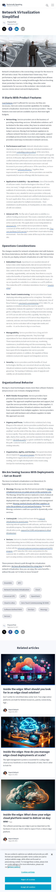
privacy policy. (14, 867)
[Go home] (12, 5)
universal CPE (11, 225)
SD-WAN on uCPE (19, 440)
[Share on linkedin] (17, 29)
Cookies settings (28, 872)
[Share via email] (23, 29)
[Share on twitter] (4, 29)
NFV (19, 583)
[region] (28, 871)
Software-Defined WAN (13, 609)
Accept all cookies (28, 887)
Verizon (7, 616)
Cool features (7, 103)
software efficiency (25, 169)
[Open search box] (47, 5)
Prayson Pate (11, 22)
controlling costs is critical (26, 152)
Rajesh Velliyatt (13, 709)
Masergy (44, 609)
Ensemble (8, 583)
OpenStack (35, 596)
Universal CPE (9, 596)
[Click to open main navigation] (52, 5)
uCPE (23, 596)
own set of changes (27, 455)
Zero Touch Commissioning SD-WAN (35, 603)
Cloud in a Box (9, 603)
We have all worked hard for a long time (26, 566)
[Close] (52, 854)
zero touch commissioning (28, 303)
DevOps (31, 609)
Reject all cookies (28, 879)
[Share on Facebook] (10, 29)
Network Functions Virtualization (16, 589)
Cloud (37, 589)
